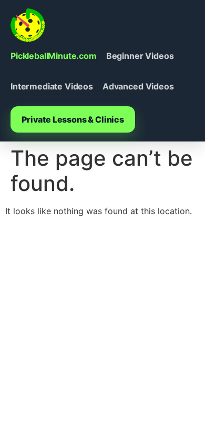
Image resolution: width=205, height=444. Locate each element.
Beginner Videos (140, 56)
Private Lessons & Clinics (73, 119)
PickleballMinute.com (54, 56)
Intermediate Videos (52, 86)
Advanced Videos (138, 86)
